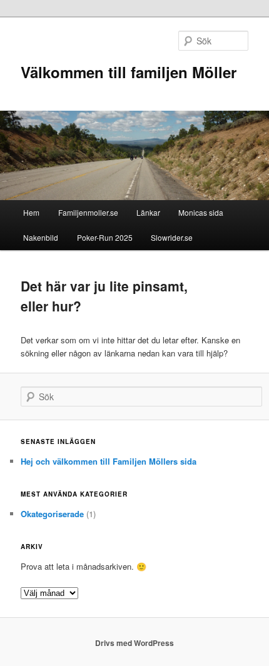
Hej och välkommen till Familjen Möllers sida (108, 461)
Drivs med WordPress (134, 642)
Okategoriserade (52, 514)
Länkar (148, 212)
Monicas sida (200, 212)
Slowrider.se (172, 237)
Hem (31, 212)
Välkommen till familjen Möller (128, 72)
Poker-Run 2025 (105, 237)
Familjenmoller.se (88, 212)
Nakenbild (40, 237)
